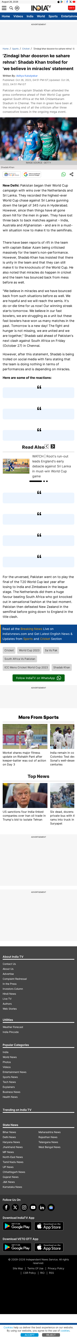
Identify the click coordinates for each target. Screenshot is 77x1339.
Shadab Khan (61, 667)
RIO (42, 1272)
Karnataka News (12, 1186)
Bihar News (9, 1132)
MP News (8, 1152)
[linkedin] (42, 1207)
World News (10, 1057)
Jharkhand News (13, 1147)
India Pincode (11, 1031)
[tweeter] (15, 1207)
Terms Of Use (35, 1268)
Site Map (18, 1268)
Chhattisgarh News (14, 1171)
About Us (8, 968)
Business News (11, 1091)
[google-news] (51, 1207)
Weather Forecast (13, 1026)
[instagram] (24, 1207)
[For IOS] (48, 1247)
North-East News (13, 1156)
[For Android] (17, 1247)
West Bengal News (49, 1147)
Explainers (9, 1086)
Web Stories (10, 1008)
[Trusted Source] (32, 174)
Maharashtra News (49, 1132)
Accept (30, 1334)
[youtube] (33, 1207)
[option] (38, 466)
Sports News (10, 1076)
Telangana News (48, 1142)
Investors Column (13, 988)
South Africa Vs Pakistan (19, 659)
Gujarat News (10, 1176)
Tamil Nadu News (13, 1161)
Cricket (26, 48)
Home (6, 16)
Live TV (7, 998)
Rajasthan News (47, 1137)
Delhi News (9, 1137)
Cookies (8, 1327)
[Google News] (12, 174)
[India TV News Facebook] (67, 2)
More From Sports (38, 717)
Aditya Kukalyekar (27, 75)
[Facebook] (6, 1207)
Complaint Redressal (15, 978)
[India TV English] (41, 8)
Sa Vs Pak (51, 650)
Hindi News (9, 993)
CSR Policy (29, 1272)
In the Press (9, 983)
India (30, 16)
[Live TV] (71, 8)
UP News (8, 1166)
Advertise (8, 973)
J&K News (9, 1181)
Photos (7, 1062)
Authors (7, 1003)
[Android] (62, 2)
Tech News (9, 1081)
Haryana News (11, 1142)
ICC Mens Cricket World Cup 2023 (26, 667)
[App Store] (48, 1226)
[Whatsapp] (63, 174)
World (41, 16)
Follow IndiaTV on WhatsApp (35, 678)
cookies (65, 1330)
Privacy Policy (56, 1268)
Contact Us (9, 963)
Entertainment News (14, 1071)
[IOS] (58, 2)
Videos (18, 16)
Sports (53, 16)
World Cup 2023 (29, 650)
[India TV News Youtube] (74, 2)
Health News (10, 1096)
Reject (51, 1334)
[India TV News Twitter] (70, 2)
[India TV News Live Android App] (17, 1226)
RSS (51, 1272)
